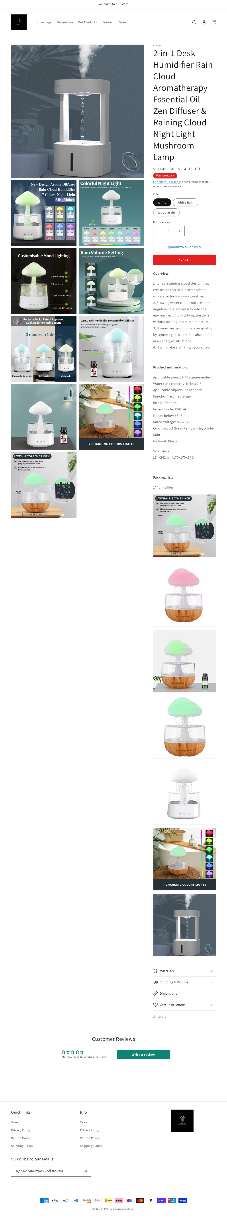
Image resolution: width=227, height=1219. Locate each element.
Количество (161, 222)
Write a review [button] (143, 1054)
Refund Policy (21, 1138)
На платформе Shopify (122, 1208)
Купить (184, 260)
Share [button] (162, 1017)
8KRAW (104, 1208)
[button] (194, 22)
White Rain (186, 202)
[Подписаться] (86, 1171)
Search (16, 1122)
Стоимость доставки (167, 182)
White (162, 202)
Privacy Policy (20, 1130)
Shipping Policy (22, 1146)
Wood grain (166, 212)
